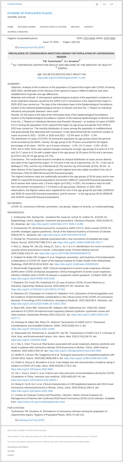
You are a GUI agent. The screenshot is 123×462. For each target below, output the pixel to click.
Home (10, 27)
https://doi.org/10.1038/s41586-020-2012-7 (80, 242)
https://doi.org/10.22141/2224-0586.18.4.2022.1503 (38, 304)
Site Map (11, 451)
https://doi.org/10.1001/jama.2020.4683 (32, 369)
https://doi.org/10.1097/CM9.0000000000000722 (65, 253)
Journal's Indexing (18, 32)
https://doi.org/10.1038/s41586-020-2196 (85, 358)
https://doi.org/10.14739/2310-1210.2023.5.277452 (38, 289)
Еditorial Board (27, 27)
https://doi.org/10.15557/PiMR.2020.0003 (33, 278)
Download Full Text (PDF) (31, 47)
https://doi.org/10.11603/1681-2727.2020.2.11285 (57, 224)
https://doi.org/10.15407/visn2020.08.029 (64, 235)
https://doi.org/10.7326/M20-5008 (28, 340)
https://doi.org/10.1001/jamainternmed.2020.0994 (75, 351)
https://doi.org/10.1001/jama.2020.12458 (32, 329)
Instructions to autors (53, 27)
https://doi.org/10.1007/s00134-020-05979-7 (34, 380)
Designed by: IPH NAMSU (18, 447)
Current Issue (15, 4)
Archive (75, 27)
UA (111, 4)
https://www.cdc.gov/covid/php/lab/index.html (41, 402)
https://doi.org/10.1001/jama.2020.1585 (32, 391)
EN (104, 4)
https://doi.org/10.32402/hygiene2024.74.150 (61, 78)
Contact (88, 27)
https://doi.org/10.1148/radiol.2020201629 (76, 264)
